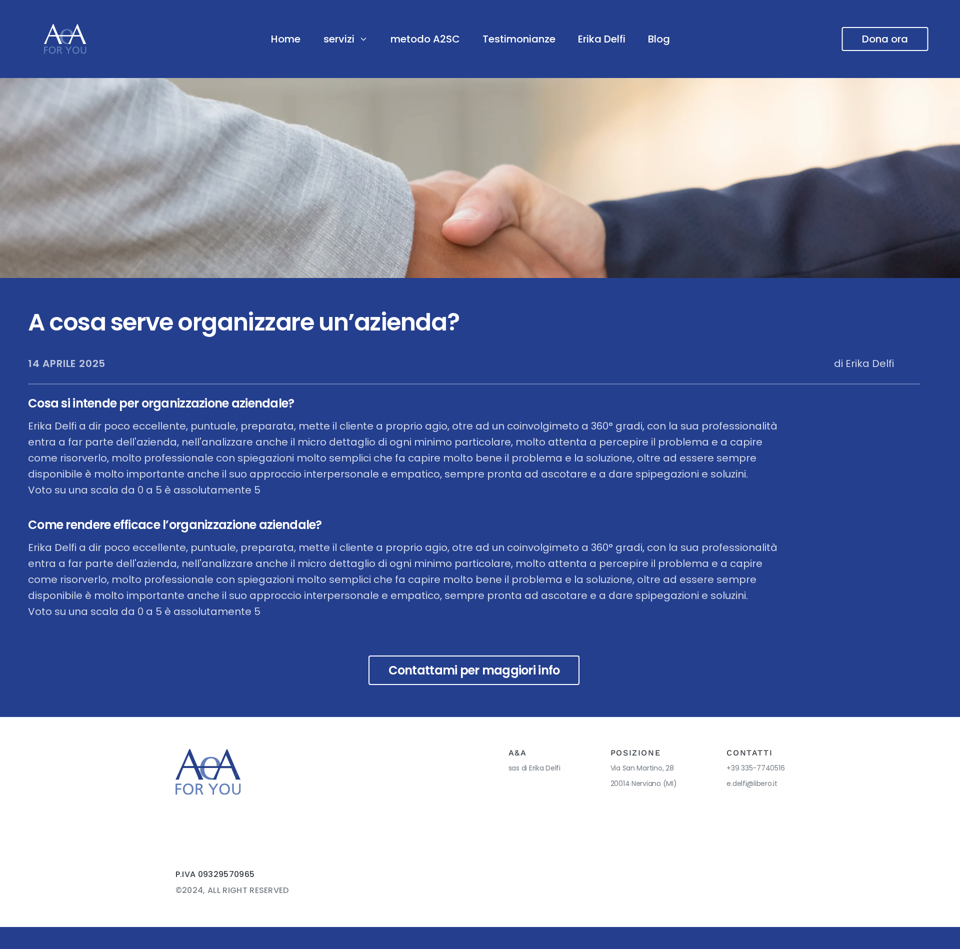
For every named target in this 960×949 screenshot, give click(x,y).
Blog (659, 39)
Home (285, 39)
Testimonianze (519, 39)
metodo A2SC (425, 39)
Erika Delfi (602, 39)
